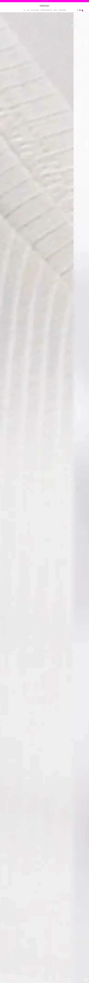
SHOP (28, 10)
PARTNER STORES (62, 10)
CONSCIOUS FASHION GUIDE (46, 10)
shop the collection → (10, 505)
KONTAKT (55, 10)
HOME (24, 10)
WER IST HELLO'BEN (35, 10)
